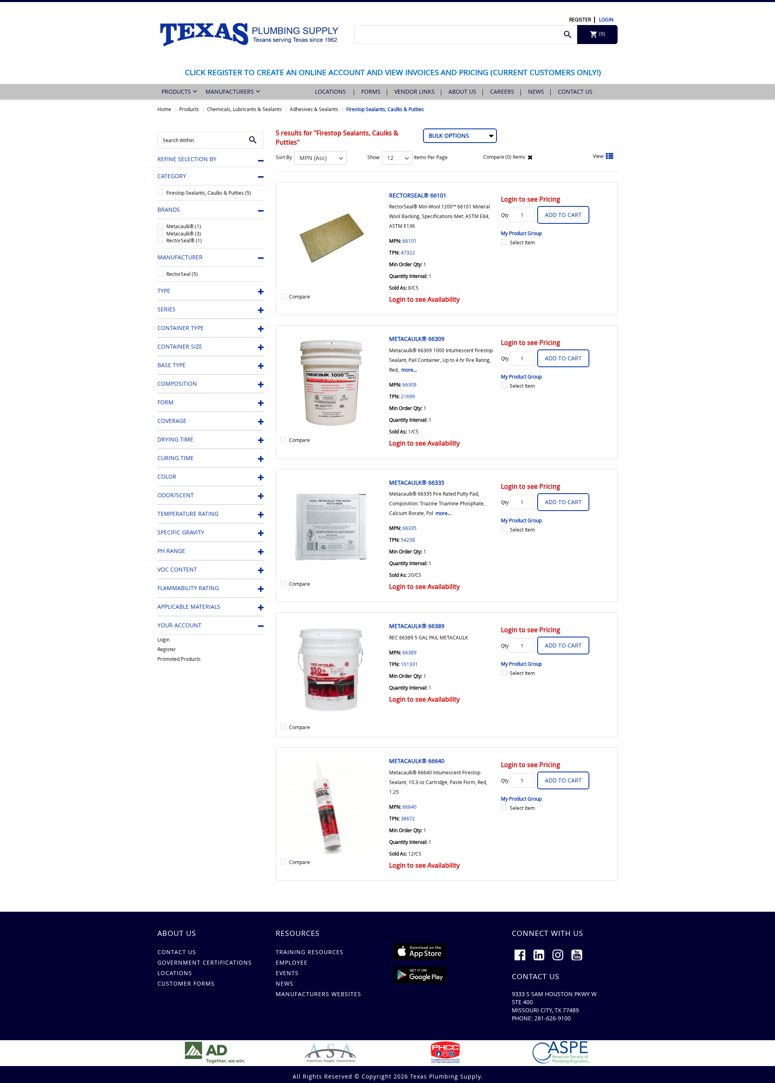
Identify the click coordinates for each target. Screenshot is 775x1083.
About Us (462, 91)
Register (580, 19)
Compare (299, 296)
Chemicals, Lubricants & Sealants (244, 109)
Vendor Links (414, 91)
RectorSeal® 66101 (417, 195)
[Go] (253, 140)
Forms (371, 91)
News (536, 91)
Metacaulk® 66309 (416, 339)
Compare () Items (503, 157)
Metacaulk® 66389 (416, 626)
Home (164, 109)
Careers (502, 91)
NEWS (284, 983)
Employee (292, 962)
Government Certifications (204, 962)
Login (606, 19)
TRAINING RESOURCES (310, 952)
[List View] (609, 156)
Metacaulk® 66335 (416, 482)
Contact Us (575, 91)
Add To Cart (563, 215)
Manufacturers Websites (318, 994)
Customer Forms (186, 983)
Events (287, 973)
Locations (331, 91)
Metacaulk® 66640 (416, 761)
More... (409, 369)
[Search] (568, 34)
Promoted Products (179, 659)
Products (177, 91)
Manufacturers (230, 91)
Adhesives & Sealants (314, 109)
